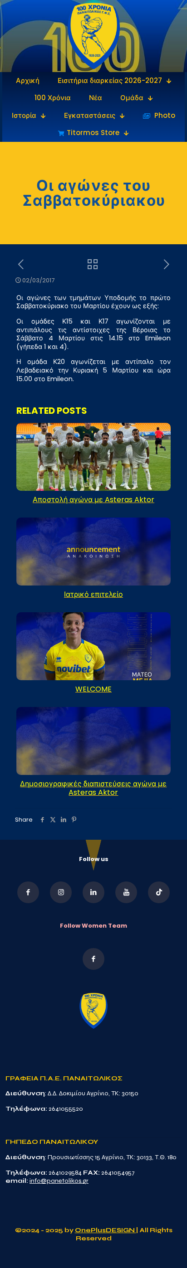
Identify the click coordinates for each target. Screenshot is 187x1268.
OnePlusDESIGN (105, 1230)
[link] (94, 36)
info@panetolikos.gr (59, 1181)
